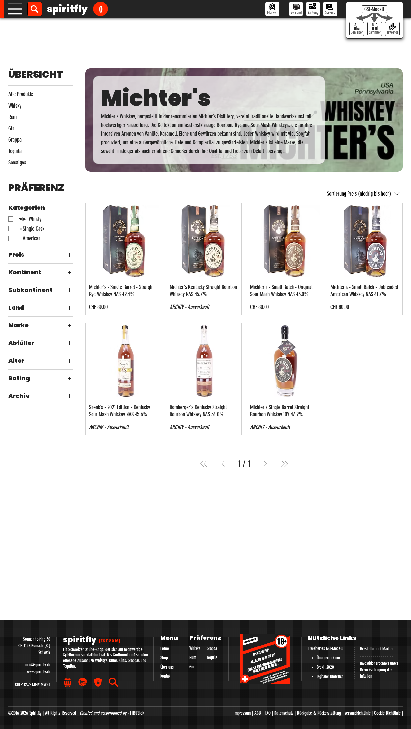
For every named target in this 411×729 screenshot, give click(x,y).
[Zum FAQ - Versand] (296, 9)
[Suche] (34, 9)
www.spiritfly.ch (38, 671)
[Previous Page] (223, 463)
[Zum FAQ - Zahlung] (313, 9)
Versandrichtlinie (358, 713)
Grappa (212, 648)
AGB (257, 713)
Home (164, 648)
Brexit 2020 (325, 667)
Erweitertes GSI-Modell (325, 648)
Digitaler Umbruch (330, 676)
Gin (191, 667)
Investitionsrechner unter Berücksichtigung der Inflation (379, 670)
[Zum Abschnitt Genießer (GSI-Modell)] (356, 29)
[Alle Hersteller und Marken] (272, 9)
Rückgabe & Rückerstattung (319, 713)
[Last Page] (284, 463)
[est (110, 641)
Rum (192, 657)
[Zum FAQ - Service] (330, 9)
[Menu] (15, 9)
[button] (100, 9)
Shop (164, 658)
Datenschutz (283, 713)
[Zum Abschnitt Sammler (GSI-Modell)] (374, 29)
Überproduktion (328, 658)
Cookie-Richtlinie (387, 713)
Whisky (194, 648)
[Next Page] (265, 463)
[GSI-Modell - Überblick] (374, 9)
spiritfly (67, 9)
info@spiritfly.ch (37, 665)
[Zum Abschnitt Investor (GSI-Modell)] (392, 29)
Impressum (242, 713)
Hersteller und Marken (377, 649)
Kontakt (165, 676)
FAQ (268, 713)
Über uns (167, 667)
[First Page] (204, 463)
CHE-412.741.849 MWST (32, 684)
